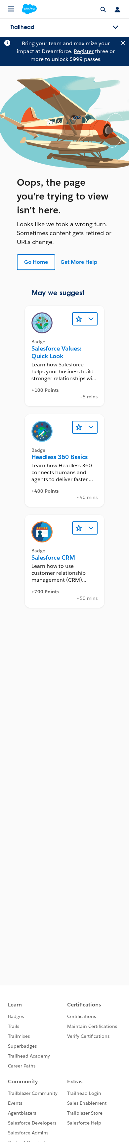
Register (84, 51)
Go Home (36, 262)
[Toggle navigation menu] (115, 27)
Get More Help (79, 262)
